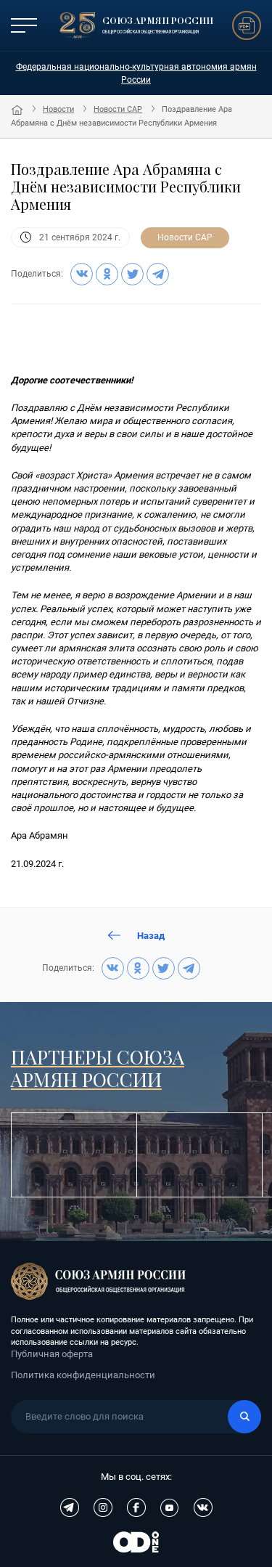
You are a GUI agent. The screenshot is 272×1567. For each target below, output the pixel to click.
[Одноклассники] (107, 274)
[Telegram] (158, 274)
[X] (132, 274)
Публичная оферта (52, 1353)
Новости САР (118, 109)
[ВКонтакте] (81, 274)
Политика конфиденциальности (83, 1374)
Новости (58, 109)
